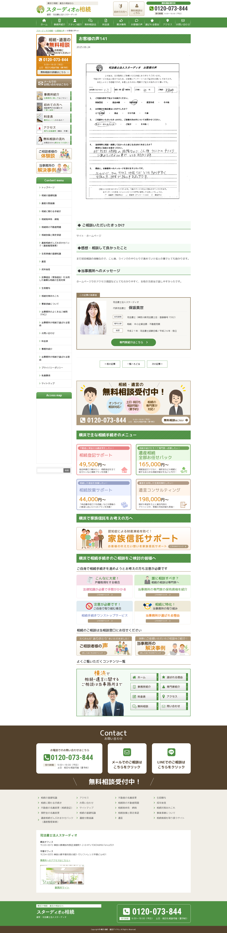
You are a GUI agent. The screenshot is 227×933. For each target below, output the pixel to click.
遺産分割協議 (48, 203)
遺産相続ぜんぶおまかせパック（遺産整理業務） (54, 244)
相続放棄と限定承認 (51, 234)
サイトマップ (48, 383)
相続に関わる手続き (51, 211)
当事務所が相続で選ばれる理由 (54, 324)
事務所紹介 (47, 348)
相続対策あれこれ (50, 295)
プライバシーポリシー (52, 367)
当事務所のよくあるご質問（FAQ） (53, 313)
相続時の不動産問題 (51, 227)
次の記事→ (157, 363)
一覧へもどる (133, 363)
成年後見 (46, 269)
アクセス (84, 797)
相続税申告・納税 (50, 219)
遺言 (44, 261)
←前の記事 (110, 363)
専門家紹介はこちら (131, 342)
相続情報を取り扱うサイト (171, 818)
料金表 (45, 341)
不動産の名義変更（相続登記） (57, 807)
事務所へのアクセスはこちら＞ (55, 860)
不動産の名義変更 (127, 797)
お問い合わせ (48, 333)
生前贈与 (46, 288)
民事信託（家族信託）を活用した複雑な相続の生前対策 (54, 278)
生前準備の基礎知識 (51, 253)
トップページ (48, 187)
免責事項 (46, 375)
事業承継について (50, 303)
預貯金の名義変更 (50, 813)
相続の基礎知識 (49, 195)
